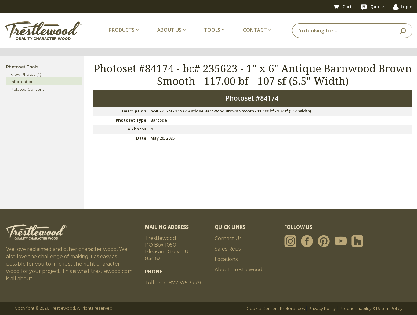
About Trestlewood (239, 270)
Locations (226, 259)
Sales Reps (228, 249)
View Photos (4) (26, 74)
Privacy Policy (322, 308)
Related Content (27, 89)
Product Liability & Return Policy (371, 308)
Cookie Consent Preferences (276, 308)
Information (22, 81)
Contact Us (228, 238)
